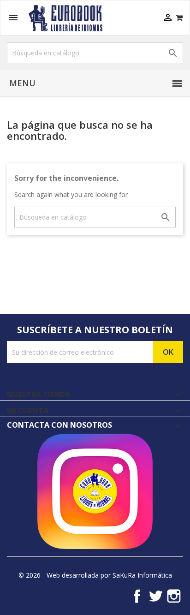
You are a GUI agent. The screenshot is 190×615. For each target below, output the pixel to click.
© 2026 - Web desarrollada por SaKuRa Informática (95, 575)
